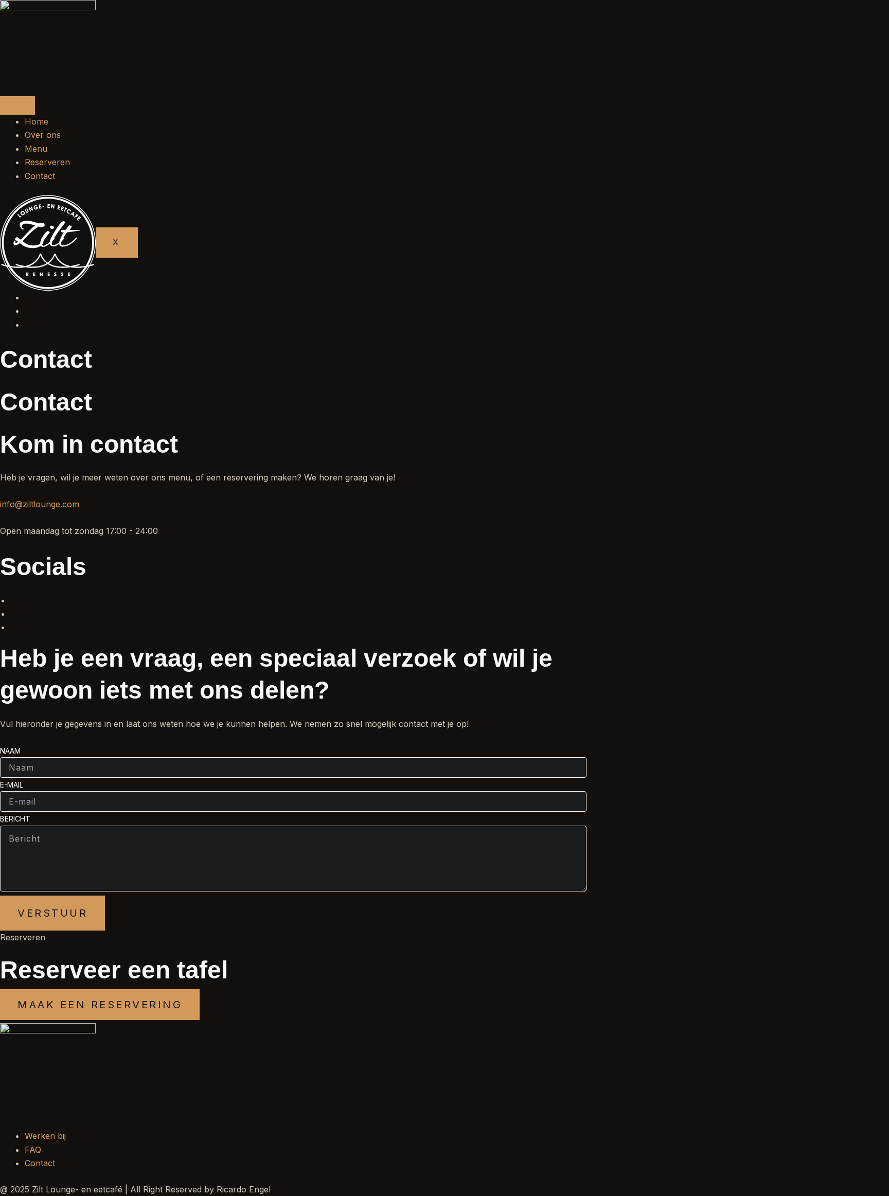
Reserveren (47, 162)
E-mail (11, 784)
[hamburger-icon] (17, 105)
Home (36, 121)
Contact (40, 176)
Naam (10, 750)
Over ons (43, 135)
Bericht (15, 818)
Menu (36, 149)
